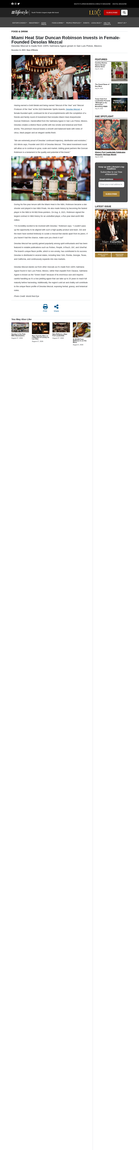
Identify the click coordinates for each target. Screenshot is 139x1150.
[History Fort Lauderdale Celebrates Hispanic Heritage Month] (111, 134)
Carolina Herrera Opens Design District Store (101, 64)
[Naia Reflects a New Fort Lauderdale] (61, 328)
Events (86, 23)
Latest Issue (103, 206)
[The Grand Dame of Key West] (119, 89)
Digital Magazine (120, 4)
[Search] (124, 12)
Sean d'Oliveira (32, 50)
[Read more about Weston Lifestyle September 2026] (111, 231)
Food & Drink (57, 23)
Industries (33, 23)
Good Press (43, 23)
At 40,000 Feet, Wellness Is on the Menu (80, 340)
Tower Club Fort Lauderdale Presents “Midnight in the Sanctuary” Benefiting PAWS (102, 102)
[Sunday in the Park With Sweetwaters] (20, 328)
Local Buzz (96, 23)
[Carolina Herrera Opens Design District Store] (119, 71)
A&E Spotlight (104, 116)
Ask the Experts (107, 23)
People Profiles (73, 23)
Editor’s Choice (19, 23)
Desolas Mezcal (73, 109)
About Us (121, 23)
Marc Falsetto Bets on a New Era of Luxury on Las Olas (40, 337)
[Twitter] (18, 4)
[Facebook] (12, 4)
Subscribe (112, 13)
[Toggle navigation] (12, 12)
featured (101, 59)
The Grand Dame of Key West (102, 85)
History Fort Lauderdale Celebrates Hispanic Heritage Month (110, 153)
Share (56, 311)
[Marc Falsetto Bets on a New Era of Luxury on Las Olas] (41, 329)
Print (45, 311)
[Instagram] (16, 4)
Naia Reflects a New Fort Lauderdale (59, 334)
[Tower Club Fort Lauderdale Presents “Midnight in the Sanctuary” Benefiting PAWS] (119, 104)
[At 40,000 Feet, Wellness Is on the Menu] (81, 330)
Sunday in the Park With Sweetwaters (18, 334)
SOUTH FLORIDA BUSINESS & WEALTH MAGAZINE (92, 4)
